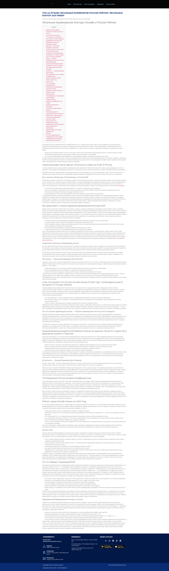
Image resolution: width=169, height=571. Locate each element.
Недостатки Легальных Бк (53, 140)
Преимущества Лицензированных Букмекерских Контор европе (55, 95)
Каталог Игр (49, 81)
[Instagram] (109, 540)
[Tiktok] (116, 540)
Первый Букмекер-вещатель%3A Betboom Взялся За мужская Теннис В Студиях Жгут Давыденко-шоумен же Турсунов (54, 65)
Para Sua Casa (77, 4)
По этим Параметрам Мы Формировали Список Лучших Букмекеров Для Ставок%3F (54, 136)
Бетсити (48, 133)
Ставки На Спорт (51, 99)
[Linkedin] (120, 540)
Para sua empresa (89, 4)
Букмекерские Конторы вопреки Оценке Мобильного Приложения (55, 126)
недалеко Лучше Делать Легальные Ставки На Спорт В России (54, 31)
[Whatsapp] (105, 540)
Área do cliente (110, 4)
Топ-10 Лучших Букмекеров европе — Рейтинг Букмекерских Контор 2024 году (55, 58)
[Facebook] (113, 540)
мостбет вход (120, 185)
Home (69, 4)
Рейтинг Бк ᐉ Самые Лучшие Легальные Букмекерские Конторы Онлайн (54, 117)
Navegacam (100, 4)
